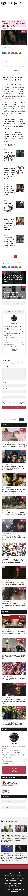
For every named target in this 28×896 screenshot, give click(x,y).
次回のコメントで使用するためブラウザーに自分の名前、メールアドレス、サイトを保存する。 (13, 403)
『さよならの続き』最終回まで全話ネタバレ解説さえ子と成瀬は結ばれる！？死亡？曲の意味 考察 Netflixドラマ (7, 838)
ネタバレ (16, 262)
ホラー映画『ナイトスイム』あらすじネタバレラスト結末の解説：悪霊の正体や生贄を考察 (13, 583)
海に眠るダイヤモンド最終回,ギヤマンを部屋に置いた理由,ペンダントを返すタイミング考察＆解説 (13, 657)
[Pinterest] (20, 53)
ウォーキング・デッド (17, 875)
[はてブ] (12, 53)
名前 (4, 382)
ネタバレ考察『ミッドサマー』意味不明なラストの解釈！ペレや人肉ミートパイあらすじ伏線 (13, 445)
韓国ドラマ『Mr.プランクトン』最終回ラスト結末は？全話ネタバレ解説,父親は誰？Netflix (21, 838)
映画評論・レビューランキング (8, 785)
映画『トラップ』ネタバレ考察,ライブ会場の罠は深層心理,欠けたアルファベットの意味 (9, 156)
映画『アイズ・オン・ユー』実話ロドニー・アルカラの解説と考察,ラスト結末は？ (9, 190)
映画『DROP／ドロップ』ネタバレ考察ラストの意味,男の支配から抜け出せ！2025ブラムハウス (13, 633)
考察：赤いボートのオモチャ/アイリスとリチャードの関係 (14, 67)
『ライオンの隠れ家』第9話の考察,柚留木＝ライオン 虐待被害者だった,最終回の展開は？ (13, 723)
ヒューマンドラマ (21, 639)
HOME (6, 303)
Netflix (24, 31)
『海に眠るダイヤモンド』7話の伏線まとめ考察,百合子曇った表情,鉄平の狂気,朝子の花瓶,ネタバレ (13, 701)
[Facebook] (3, 53)
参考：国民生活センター (14, 886)
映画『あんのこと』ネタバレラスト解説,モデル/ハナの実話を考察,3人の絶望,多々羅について (13, 514)
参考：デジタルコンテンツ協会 (14, 880)
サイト (3, 395)
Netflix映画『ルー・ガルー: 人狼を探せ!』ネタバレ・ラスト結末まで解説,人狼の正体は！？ (9, 242)
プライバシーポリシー (9, 878)
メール (4, 388)
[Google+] (9, 53)
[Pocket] (14, 53)
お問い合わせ (20, 878)
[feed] (14, 866)
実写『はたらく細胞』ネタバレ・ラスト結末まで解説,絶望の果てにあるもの (13, 679)
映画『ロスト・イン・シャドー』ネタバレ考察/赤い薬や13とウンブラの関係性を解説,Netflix (9, 224)
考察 (20, 262)
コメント (5, 366)
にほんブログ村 (5, 792)
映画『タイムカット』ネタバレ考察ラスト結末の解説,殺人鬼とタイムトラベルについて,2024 (7, 858)
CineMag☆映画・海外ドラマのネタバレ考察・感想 (11, 3)
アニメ (23, 543)
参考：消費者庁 (18, 883)
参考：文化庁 (8, 883)
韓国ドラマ (21, 873)
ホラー (23, 429)
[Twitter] (6, 53)
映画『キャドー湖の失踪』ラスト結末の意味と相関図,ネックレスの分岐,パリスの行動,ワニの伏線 (9, 173)
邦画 (24, 497)
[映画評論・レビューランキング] (10, 784)
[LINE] (17, 53)
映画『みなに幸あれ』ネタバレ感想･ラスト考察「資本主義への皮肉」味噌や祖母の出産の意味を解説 (13, 537)
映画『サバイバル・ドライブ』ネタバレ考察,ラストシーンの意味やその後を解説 (9, 207)
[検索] (21, 419)
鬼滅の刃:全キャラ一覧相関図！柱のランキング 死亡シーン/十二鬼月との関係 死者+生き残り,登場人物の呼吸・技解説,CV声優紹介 (14, 561)
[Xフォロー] (13, 350)
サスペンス (10, 262)
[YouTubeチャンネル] (15, 350)
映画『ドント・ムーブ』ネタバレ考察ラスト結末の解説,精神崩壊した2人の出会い (21, 858)
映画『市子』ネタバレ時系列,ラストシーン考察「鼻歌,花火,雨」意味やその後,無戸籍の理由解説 (13, 605)
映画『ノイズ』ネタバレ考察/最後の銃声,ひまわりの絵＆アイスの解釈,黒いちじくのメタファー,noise (13, 491)
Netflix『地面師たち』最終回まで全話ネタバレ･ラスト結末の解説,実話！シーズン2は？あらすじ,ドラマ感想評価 (14, 468)
